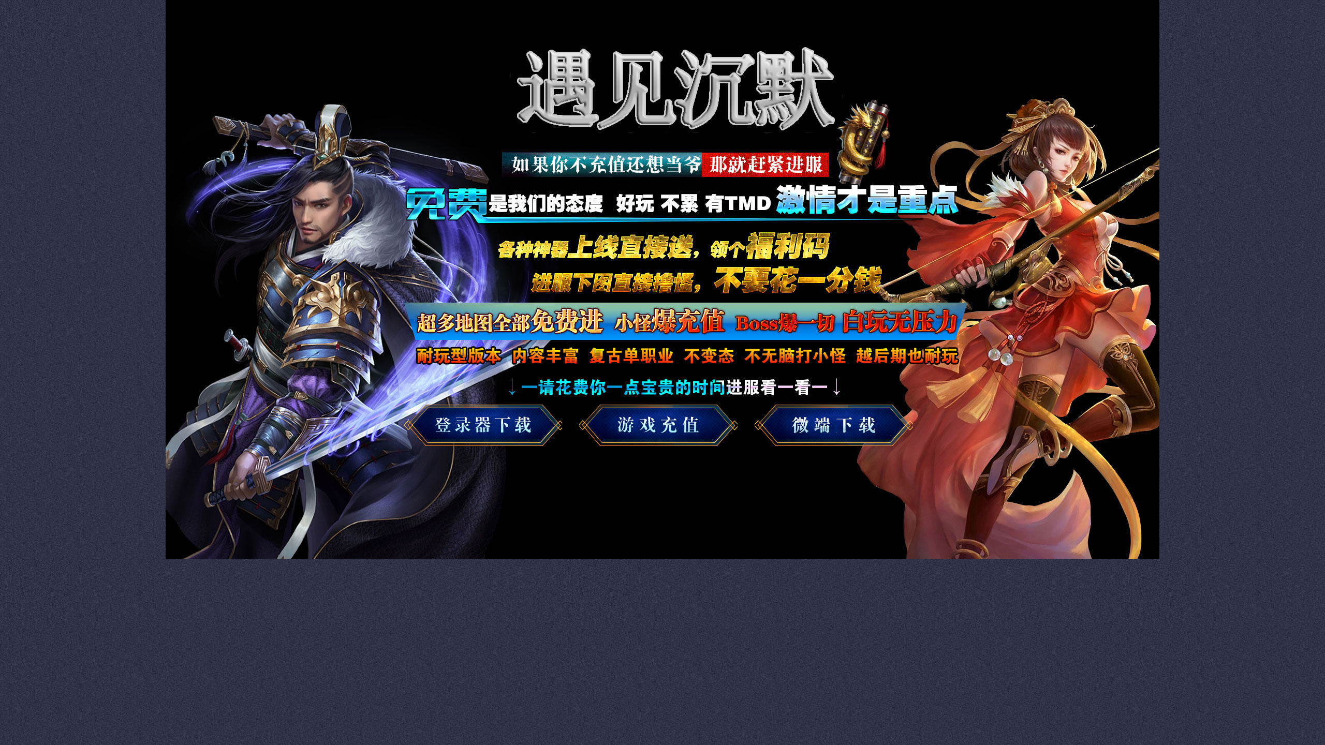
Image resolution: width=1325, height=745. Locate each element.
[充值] (837, 428)
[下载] (486, 428)
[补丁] (662, 428)
